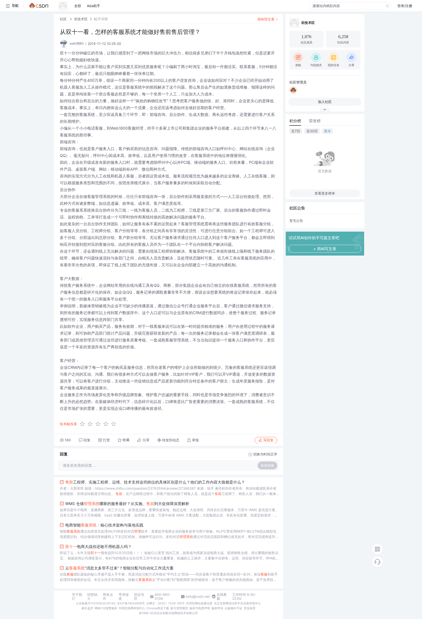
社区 (64, 19)
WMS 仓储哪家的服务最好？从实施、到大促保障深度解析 (127, 503)
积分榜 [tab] (295, 120)
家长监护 (87, 608)
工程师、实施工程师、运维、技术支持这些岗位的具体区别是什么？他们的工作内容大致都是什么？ (155, 482)
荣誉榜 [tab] (315, 120)
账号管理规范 (179, 608)
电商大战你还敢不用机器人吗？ (98, 546)
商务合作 (108, 596)
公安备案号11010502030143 (96, 603)
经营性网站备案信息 (199, 603)
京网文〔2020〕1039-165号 (165, 603)
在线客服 (222, 596)
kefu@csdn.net (198, 596)
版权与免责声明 (200, 608)
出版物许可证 (233, 608)
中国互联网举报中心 (132, 608)
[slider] (99, 424)
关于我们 (77, 596)
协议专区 (139, 596)
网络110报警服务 (106, 608)
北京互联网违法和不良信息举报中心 (237, 603)
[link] (64, 19)
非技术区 (81, 19)
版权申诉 (217, 608)
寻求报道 (123, 596)
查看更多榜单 (325, 193)
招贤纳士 (92, 596)
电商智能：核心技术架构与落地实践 (104, 525)
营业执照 (249, 608)
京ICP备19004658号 (131, 603)
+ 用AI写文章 (324, 248)
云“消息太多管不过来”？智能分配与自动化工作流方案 (119, 568)
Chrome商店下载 (158, 608)
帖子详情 (101, 19)
